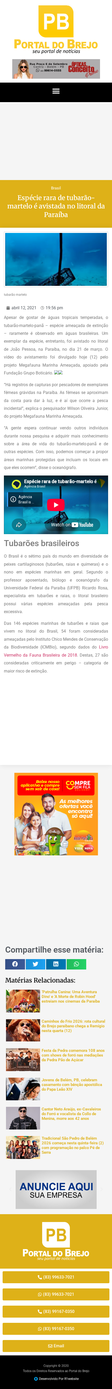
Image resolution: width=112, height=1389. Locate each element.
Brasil (56, 188)
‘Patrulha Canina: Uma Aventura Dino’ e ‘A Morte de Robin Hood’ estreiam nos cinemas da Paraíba (71, 997)
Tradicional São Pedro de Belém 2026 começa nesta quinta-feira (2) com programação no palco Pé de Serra (73, 1145)
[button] (56, 91)
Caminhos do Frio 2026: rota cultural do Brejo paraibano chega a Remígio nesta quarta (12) (73, 1026)
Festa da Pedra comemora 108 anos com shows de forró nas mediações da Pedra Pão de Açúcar (73, 1055)
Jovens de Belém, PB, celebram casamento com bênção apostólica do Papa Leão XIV (72, 1085)
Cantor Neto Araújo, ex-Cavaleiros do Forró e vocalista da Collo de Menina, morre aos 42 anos (71, 1114)
